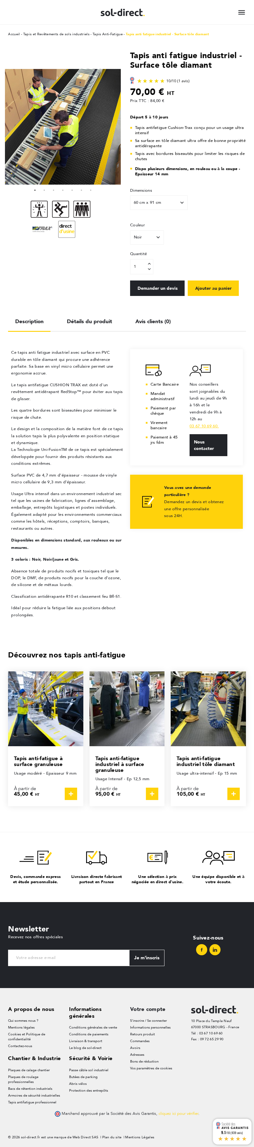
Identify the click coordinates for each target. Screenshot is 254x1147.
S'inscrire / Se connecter (148, 1021)
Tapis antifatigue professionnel (32, 1102)
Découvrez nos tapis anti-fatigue (66, 654)
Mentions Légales (139, 1137)
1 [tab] (35, 189)
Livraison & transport (85, 1041)
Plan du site (112, 1137)
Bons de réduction (144, 1061)
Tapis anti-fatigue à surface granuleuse (38, 761)
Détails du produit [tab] (89, 321)
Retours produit (142, 1034)
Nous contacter (204, 445)
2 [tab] (44, 189)
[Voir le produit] (71, 794)
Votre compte (148, 1009)
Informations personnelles (150, 1027)
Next (114, 127)
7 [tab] (91, 189)
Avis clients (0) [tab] (153, 321)
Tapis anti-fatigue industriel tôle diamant (206, 761)
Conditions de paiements (88, 1034)
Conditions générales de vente (93, 1027)
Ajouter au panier (213, 288)
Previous (11, 127)
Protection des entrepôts (88, 1091)
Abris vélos (78, 1084)
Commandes (140, 1041)
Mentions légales (21, 1027)
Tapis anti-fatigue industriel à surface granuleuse (119, 764)
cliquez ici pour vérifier (178, 1113)
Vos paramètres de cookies (151, 1068)
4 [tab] (63, 189)
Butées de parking (83, 1077)
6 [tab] (81, 189)
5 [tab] (72, 189)
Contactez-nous (20, 1046)
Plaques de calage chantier (29, 1070)
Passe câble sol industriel (88, 1070)
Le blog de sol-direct (85, 1048)
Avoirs (135, 1048)
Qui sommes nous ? (23, 1021)
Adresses (137, 1055)
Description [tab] (29, 321)
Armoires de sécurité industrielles (34, 1096)
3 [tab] (53, 189)
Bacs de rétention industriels (30, 1089)
